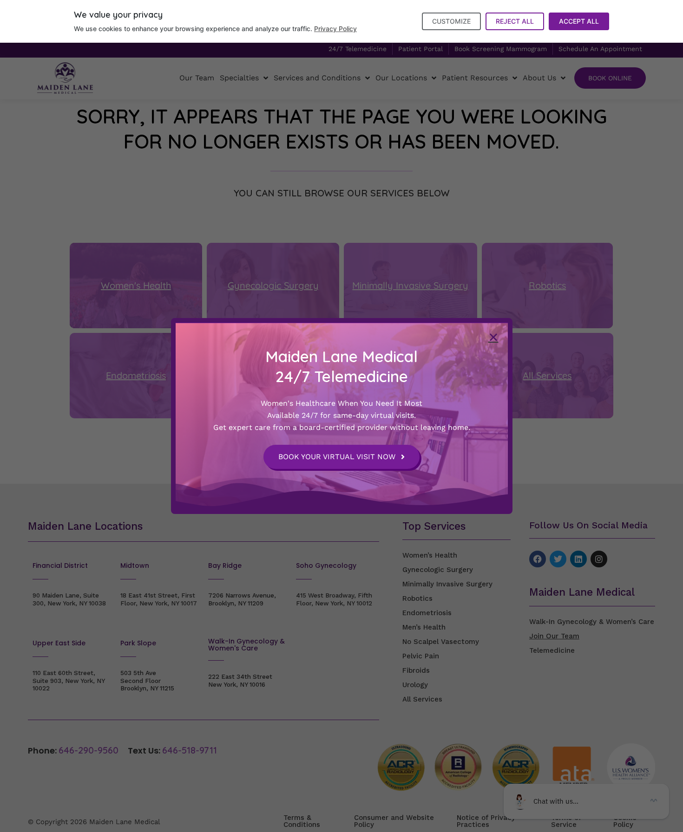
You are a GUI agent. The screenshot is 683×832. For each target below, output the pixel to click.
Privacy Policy (335, 28)
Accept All (579, 21)
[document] (341, 416)
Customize (451, 21)
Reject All (515, 21)
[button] (493, 337)
